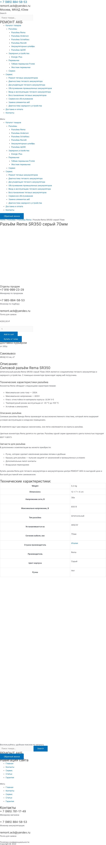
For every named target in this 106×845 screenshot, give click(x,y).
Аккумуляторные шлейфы (23, 46)
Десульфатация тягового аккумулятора (27, 85)
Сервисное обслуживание (21, 99)
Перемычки (14, 60)
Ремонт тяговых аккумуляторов (23, 78)
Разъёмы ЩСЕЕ (18, 50)
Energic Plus (16, 57)
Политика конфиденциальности (14, 842)
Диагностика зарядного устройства (25, 106)
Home (2, 220)
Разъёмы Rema (18, 32)
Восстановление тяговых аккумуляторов (28, 95)
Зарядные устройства (19, 53)
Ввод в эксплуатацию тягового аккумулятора (30, 92)
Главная (9, 763)
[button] (53, 119)
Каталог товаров (13, 25)
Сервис (12, 71)
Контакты (10, 113)
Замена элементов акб (19, 102)
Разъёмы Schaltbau (20, 39)
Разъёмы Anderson (20, 36)
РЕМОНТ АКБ (11, 22)
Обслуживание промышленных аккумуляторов (30, 88)
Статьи (9, 774)
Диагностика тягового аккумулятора (26, 81)
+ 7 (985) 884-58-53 (13, 2)
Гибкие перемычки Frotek (23, 64)
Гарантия (10, 777)
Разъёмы (13, 29)
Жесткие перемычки (20, 67)
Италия (74, 543)
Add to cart (9, 334)
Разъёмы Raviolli (18, 43)
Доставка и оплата (14, 109)
